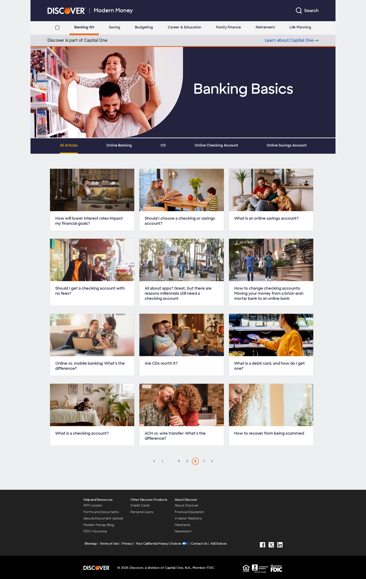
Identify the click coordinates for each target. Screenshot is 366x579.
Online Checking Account (216, 145)
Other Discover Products (148, 500)
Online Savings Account (287, 145)
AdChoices (219, 544)
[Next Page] (211, 461)
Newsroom (183, 531)
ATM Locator (93, 505)
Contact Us (199, 544)
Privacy (127, 544)
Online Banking (119, 145)
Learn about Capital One (289, 40)
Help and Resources (97, 500)
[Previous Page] (154, 461)
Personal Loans (141, 512)
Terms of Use (109, 544)
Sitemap (91, 544)
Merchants (182, 525)
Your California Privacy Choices (158, 544)
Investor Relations (188, 518)
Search (311, 10)
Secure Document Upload (103, 518)
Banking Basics (243, 89)
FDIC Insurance (95, 531)
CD (163, 145)
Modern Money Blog (98, 525)
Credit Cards (140, 505)
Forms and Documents (101, 512)
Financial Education (189, 512)
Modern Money (113, 10)
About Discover (186, 500)
